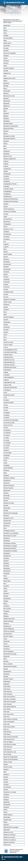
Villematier (7, 829)
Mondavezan (7, 520)
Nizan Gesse (7, 581)
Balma (5, 81)
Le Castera (7, 435)
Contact (3, 859)
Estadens (6, 266)
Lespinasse (7, 455)
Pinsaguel (6, 611)
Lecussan (6, 447)
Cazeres (6, 214)
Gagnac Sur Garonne (9, 299)
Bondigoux (7, 121)
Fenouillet (6, 272)
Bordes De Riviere (9, 128)
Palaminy (6, 593)
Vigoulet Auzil (7, 819)
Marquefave (7, 480)
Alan (5, 28)
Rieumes (6, 661)
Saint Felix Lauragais (10, 701)
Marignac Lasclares (9, 478)
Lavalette (6, 417)
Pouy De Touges (8, 636)
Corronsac (6, 236)
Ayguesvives (7, 73)
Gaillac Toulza (8, 302)
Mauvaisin (6, 498)
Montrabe (6, 566)
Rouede (6, 676)
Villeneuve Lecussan (9, 837)
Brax (5, 146)
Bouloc (6, 133)
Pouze (5, 638)
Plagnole (6, 616)
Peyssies (6, 601)
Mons (5, 528)
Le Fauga (6, 440)
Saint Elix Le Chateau (10, 699)
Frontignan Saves (8, 292)
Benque (6, 108)
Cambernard (7, 168)
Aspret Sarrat (7, 43)
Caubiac (6, 204)
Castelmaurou (8, 196)
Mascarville (7, 490)
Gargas (6, 307)
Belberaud (7, 106)
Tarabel (6, 782)
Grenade (6, 329)
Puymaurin (7, 649)
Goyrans (6, 319)
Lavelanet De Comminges (11, 420)
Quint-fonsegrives (9, 651)
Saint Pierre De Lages (10, 744)
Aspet (5, 40)
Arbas (5, 33)
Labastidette (7, 370)
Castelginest (7, 194)
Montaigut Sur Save (9, 530)
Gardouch (6, 304)
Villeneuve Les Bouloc (10, 840)
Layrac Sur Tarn (8, 425)
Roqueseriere (7, 671)
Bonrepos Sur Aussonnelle (11, 126)
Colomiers (6, 231)
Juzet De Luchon (8, 342)
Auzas (5, 65)
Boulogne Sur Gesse (9, 136)
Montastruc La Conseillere (11, 533)
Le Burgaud (7, 430)
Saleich (6, 764)
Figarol (6, 274)
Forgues (6, 284)
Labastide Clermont (9, 365)
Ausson (6, 58)
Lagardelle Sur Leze (9, 382)
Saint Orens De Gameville (11, 736)
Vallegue (6, 799)
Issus (5, 339)
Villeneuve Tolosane (9, 842)
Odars (5, 588)
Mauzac (6, 500)
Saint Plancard (8, 747)
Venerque (6, 807)
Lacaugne (6, 375)
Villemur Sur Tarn (8, 832)
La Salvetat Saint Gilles (10, 352)
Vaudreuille (7, 804)
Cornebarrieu (7, 234)
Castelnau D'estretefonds (11, 199)
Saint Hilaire (7, 709)
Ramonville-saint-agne (10, 654)
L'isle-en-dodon (8, 344)
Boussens (6, 141)
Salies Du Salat (8, 767)
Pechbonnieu (7, 598)
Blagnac (6, 116)
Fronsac (6, 289)
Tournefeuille (7, 787)
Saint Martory (7, 731)
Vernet (5, 812)
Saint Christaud (8, 694)
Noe (5, 583)
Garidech (6, 309)
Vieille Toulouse (8, 814)
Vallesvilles (7, 802)
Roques (6, 669)
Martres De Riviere (9, 485)
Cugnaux (6, 244)
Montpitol (6, 563)
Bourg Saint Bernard (9, 138)
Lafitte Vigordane (9, 377)
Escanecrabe (7, 264)
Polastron (6, 623)
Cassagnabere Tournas (10, 184)
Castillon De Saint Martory (11, 201)
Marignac (6, 475)
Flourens (6, 277)
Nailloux (6, 578)
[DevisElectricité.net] (14, 3)
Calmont (6, 166)
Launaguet (7, 412)
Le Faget (6, 437)
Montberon (7, 538)
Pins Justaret (7, 608)
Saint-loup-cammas (9, 726)
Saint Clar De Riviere (9, 696)
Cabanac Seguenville (10, 158)
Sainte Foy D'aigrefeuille (10, 757)
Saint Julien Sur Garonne (10, 719)
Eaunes (6, 256)
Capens (6, 171)
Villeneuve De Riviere (10, 835)
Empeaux (6, 259)
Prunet (5, 643)
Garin (5, 312)
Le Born (6, 427)
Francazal (6, 287)
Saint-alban (7, 686)
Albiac (5, 30)
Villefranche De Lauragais (11, 827)
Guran (5, 334)
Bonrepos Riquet (8, 123)
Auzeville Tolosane (9, 68)
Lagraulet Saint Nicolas (10, 387)
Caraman (6, 176)
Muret (5, 576)
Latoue (6, 405)
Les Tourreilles (8, 452)
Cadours (6, 161)
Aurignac (6, 55)
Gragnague (7, 322)
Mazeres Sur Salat (9, 503)
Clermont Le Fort (8, 229)
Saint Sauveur (8, 749)
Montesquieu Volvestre (10, 548)
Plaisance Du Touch (9, 618)
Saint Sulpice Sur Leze (10, 752)
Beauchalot (7, 91)
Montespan (7, 540)
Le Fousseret (7, 442)
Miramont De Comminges (11, 513)
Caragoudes (7, 173)
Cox (5, 241)
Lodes (5, 463)
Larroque (6, 400)
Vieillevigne (7, 817)
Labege (6, 372)
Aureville (6, 50)
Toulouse (6, 784)
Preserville (6, 641)
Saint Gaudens (8, 704)
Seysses (6, 777)
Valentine (6, 797)
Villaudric (6, 824)
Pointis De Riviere (8, 621)
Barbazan (6, 83)
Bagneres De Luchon (9, 78)
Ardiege (6, 35)
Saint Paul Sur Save (9, 739)
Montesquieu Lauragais (10, 545)
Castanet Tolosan (8, 189)
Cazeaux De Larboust (10, 211)
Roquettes (6, 674)
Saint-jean (6, 711)
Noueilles (6, 586)
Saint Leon (7, 724)
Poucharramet (8, 633)
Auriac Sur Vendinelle (10, 53)
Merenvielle (7, 508)
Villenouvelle (7, 845)
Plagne (6, 613)
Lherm (5, 460)
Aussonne (6, 60)
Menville (6, 505)
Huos (5, 337)
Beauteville (7, 101)
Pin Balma (6, 606)
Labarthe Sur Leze (9, 359)
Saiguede (6, 684)
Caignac (6, 163)
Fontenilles (7, 282)
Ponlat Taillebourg (9, 628)
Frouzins (6, 297)
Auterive (6, 63)
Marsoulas (6, 483)
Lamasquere (7, 390)
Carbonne (6, 179)
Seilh (5, 772)
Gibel (5, 314)
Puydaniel (6, 646)
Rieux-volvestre (8, 664)
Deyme (6, 251)
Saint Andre (7, 689)
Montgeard (7, 553)
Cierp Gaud (7, 221)
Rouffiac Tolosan (8, 679)
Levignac (6, 458)
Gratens (6, 324)
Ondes (5, 591)
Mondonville (7, 523)
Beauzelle (6, 103)
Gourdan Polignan (9, 317)
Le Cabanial (7, 432)
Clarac (5, 226)
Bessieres (6, 113)
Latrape (6, 407)
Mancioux (6, 470)
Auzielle (6, 70)
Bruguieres (7, 151)
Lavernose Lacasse (9, 422)
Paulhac (6, 596)
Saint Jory (6, 716)
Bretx (5, 148)
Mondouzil (6, 525)
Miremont (6, 515)
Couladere (7, 239)
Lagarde (6, 380)
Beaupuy (6, 98)
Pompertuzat (7, 626)
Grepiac (6, 332)
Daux (5, 249)
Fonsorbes (6, 279)
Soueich (6, 779)
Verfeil (5, 809)
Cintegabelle (7, 224)
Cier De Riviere (8, 219)
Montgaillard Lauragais (10, 550)
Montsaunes (7, 571)
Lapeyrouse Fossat (9, 395)
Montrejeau (7, 568)
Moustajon (6, 573)
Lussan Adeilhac (8, 468)
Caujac (6, 206)
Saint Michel (7, 734)
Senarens (6, 774)
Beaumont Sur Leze (9, 96)
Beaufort (6, 93)
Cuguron (6, 246)
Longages (6, 465)
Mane (5, 473)
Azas (5, 75)
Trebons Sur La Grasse (10, 792)
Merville (6, 510)
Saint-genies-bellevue (10, 706)
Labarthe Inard (8, 354)
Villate (5, 822)
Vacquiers (6, 794)
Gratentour (7, 327)
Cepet (5, 216)
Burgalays (6, 153)
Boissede (6, 118)
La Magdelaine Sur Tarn (10, 349)
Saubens (6, 769)
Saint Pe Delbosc (8, 742)
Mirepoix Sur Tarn (8, 518)
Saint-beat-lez (8, 691)
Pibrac (5, 603)
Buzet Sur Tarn (8, 156)
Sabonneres (7, 681)
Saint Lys (6, 729)
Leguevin (6, 450)
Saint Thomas (7, 754)
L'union (6, 347)
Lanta (5, 392)
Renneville (6, 656)
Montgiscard (7, 556)
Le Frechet (7, 445)
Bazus (5, 88)
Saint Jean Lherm (8, 714)
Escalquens (7, 261)
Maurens (6, 493)
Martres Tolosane (8, 488)
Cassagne (6, 186)
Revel (5, 659)
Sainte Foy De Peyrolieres (11, 759)
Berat (5, 111)
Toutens (6, 789)
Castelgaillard (8, 191)
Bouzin (5, 143)
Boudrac (6, 131)
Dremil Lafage (8, 254)
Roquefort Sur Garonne (10, 666)
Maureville (7, 495)
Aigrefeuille (7, 25)
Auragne (6, 48)
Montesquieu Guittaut (10, 543)
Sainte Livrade (8, 762)
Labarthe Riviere (8, 357)
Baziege (6, 86)
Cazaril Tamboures (9, 209)
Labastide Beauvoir (9, 362)
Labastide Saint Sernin (10, 367)
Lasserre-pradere (9, 402)
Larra (5, 397)
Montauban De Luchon (10, 535)
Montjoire (6, 558)
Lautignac (6, 415)
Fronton (6, 294)
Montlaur (6, 561)
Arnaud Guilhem (8, 38)
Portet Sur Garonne (9, 631)
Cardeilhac (7, 181)
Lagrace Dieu (7, 385)
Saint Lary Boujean (9, 721)
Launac (6, 410)
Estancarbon (7, 269)
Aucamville (7, 45)
